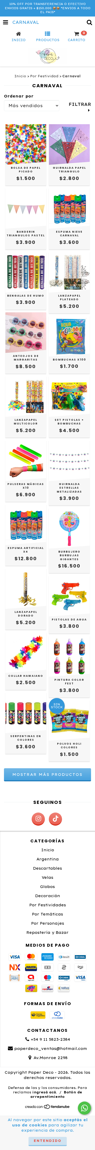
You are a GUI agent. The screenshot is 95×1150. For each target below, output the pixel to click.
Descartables (47, 868)
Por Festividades (47, 905)
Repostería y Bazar (47, 932)
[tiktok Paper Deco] (55, 819)
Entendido (47, 1141)
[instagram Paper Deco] (38, 819)
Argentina (47, 859)
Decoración (47, 895)
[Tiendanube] (48, 1108)
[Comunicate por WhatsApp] (84, 1108)
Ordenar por (19, 96)
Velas (47, 877)
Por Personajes (47, 923)
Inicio (20, 76)
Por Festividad (44, 76)
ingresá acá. (44, 1092)
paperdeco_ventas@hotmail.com (50, 1048)
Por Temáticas (47, 914)
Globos (47, 886)
